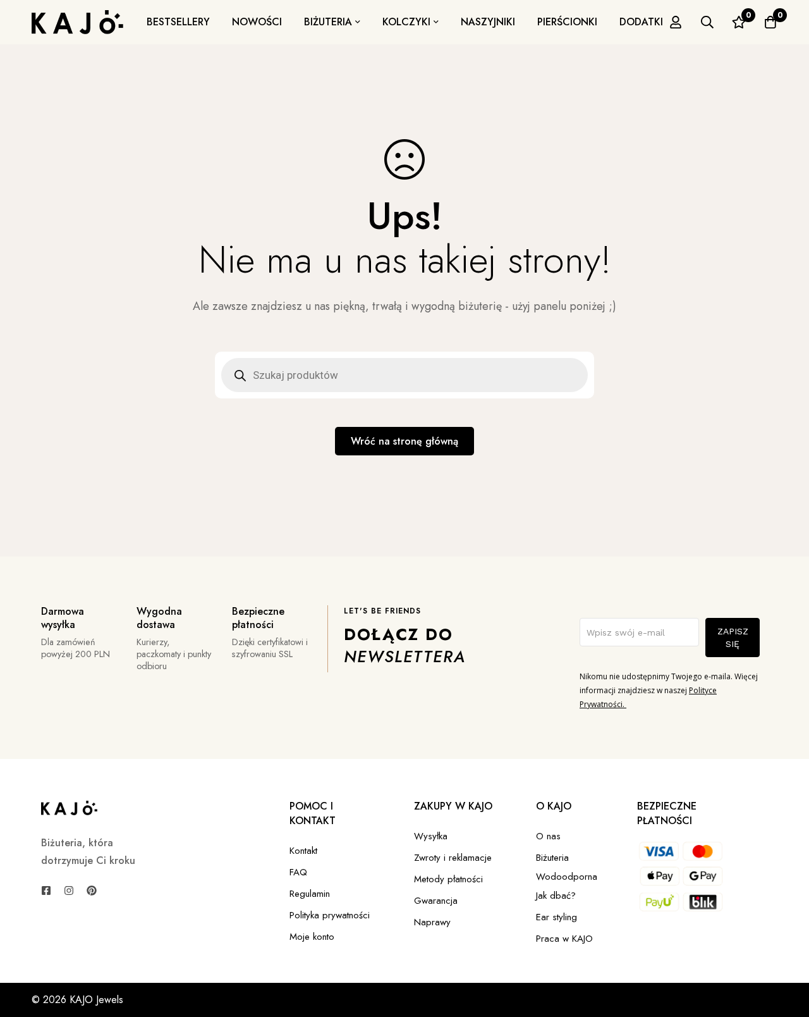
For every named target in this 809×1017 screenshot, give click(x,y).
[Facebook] (46, 890)
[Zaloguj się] (675, 22)
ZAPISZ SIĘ (732, 637)
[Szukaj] (707, 22)
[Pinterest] (92, 890)
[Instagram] (69, 890)
